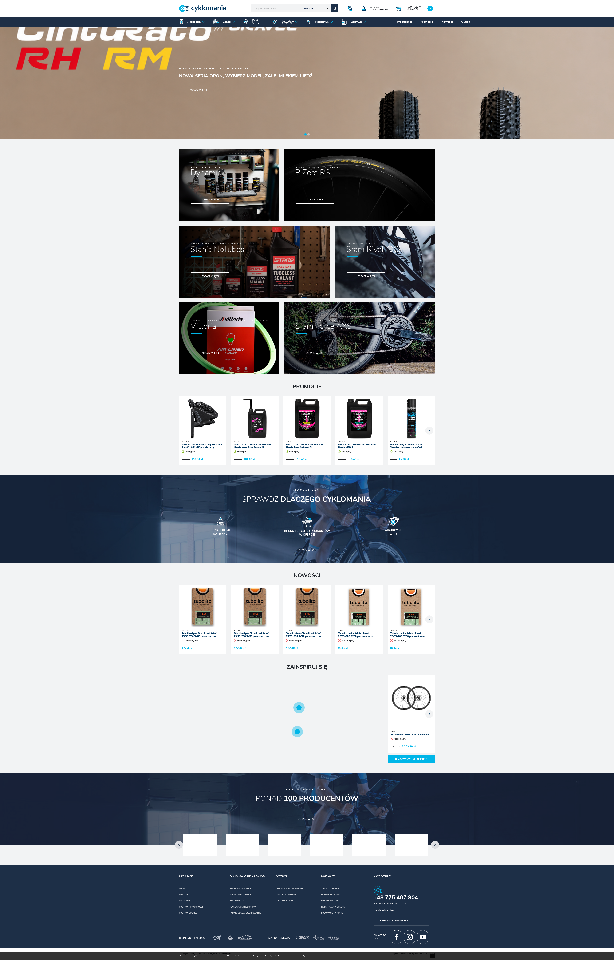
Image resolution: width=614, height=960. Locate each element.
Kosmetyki (322, 21)
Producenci (404, 21)
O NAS (182, 889)
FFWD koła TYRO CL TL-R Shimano (409, 735)
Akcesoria (194, 21)
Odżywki (356, 21)
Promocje (426, 21)
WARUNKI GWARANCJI (240, 889)
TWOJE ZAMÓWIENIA (331, 889)
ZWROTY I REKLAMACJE (240, 895)
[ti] (412, 954)
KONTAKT (183, 895)
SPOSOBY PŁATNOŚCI (286, 895)
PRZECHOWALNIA (329, 901)
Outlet (465, 21)
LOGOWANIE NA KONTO (332, 913)
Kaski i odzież (256, 22)
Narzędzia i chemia (287, 22)
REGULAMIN (184, 901)
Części (227, 21)
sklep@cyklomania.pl (384, 910)
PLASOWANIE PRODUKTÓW (243, 907)
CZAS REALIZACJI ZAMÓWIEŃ (289, 889)
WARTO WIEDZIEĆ (238, 901)
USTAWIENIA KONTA (330, 895)
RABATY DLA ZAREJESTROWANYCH (246, 913)
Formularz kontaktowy (393, 921)
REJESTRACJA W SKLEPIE (333, 907)
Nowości (447, 21)
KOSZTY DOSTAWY (284, 901)
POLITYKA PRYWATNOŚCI (191, 907)
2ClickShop (430, 954)
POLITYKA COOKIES (188, 913)
